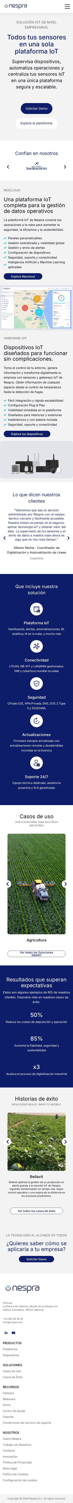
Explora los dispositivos (27, 434)
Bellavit (36, 1176)
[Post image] (36, 884)
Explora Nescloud (23, 276)
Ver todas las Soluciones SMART (36, 954)
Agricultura (36, 940)
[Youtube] (13, 1333)
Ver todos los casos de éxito (36, 1211)
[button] (8, 166)
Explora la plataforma (36, 123)
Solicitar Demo (37, 108)
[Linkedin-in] (6, 1333)
